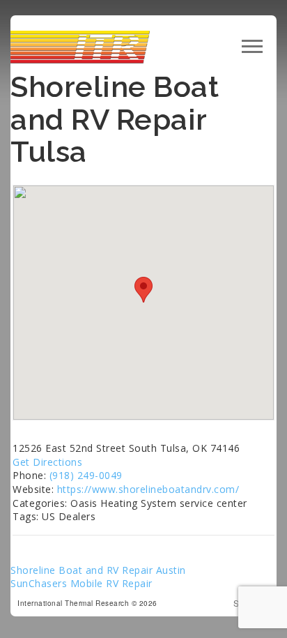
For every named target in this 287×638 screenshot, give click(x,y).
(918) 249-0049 (86, 475)
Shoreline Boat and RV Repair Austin (98, 570)
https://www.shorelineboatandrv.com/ (148, 489)
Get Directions (47, 462)
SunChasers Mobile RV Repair (81, 583)
